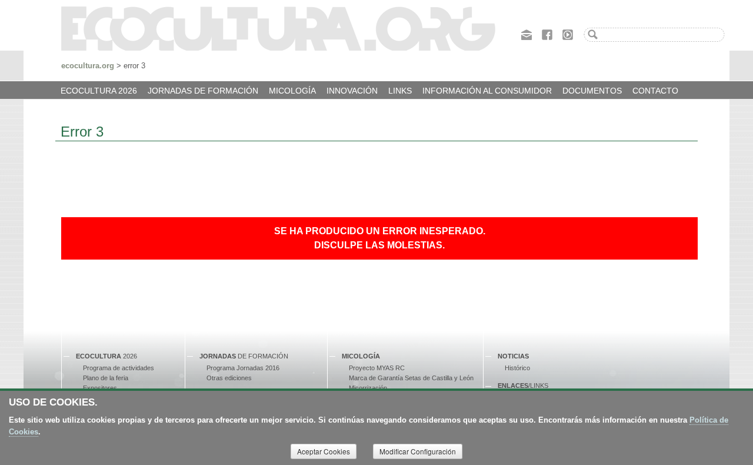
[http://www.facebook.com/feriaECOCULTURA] (547, 33)
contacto (655, 90)
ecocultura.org (87, 65)
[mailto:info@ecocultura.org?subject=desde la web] (526, 33)
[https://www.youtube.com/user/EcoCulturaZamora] (567, 33)
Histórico (517, 367)
